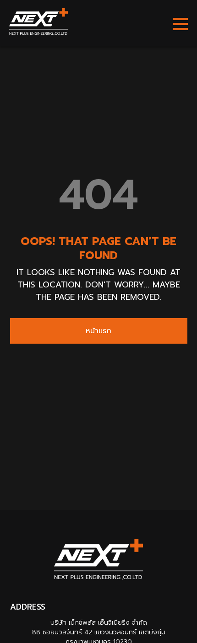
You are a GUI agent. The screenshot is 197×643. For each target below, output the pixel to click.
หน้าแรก (98, 330)
